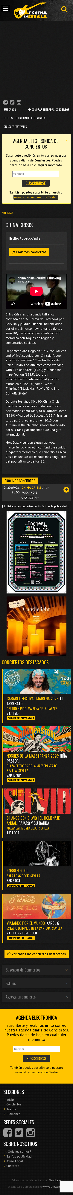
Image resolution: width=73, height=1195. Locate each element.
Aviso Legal (14, 1161)
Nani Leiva (55, 1180)
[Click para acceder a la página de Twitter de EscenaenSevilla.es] (12, 103)
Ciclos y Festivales (15, 126)
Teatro (11, 1109)
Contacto (12, 1166)
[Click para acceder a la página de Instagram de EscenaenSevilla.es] (19, 103)
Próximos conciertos (31, 252)
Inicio (10, 1099)
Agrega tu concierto (21, 997)
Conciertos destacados (25, 662)
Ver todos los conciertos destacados (38, 954)
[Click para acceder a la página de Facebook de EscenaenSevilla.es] (5, 103)
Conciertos (14, 1104)
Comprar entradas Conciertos (50, 109)
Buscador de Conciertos (23, 970)
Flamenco (13, 1114)
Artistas (7, 212)
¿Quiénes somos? (18, 1151)
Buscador (10, 109)
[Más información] (66, 489)
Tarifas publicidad (19, 1156)
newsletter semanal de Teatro (35, 197)
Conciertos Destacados (30, 118)
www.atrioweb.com (53, 1186)
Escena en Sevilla (30, 10)
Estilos (8, 118)
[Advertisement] (36, 59)
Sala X (28, 498)
